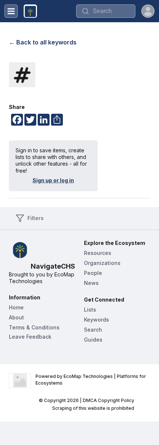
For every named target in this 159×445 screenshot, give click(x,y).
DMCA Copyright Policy (108, 400)
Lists (90, 309)
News (91, 283)
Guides (93, 339)
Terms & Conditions (34, 327)
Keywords (96, 319)
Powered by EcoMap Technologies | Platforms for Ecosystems (91, 379)
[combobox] (105, 11)
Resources (97, 253)
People (93, 273)
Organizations (102, 263)
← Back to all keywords (43, 42)
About (16, 317)
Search (93, 329)
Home (16, 307)
